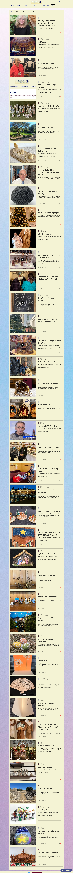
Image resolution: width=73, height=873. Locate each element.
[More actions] (61, 17)
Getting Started (20, 11)
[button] (61, 12)
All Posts (12, 11)
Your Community (30, 11)
